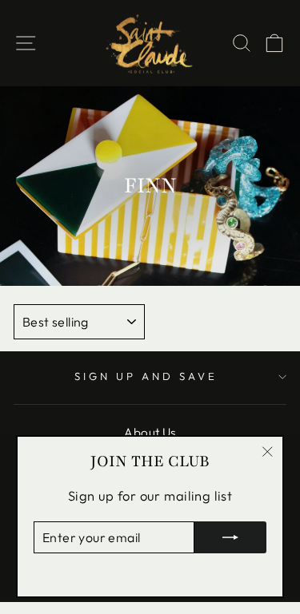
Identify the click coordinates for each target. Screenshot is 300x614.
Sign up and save (146, 376)
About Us (149, 432)
